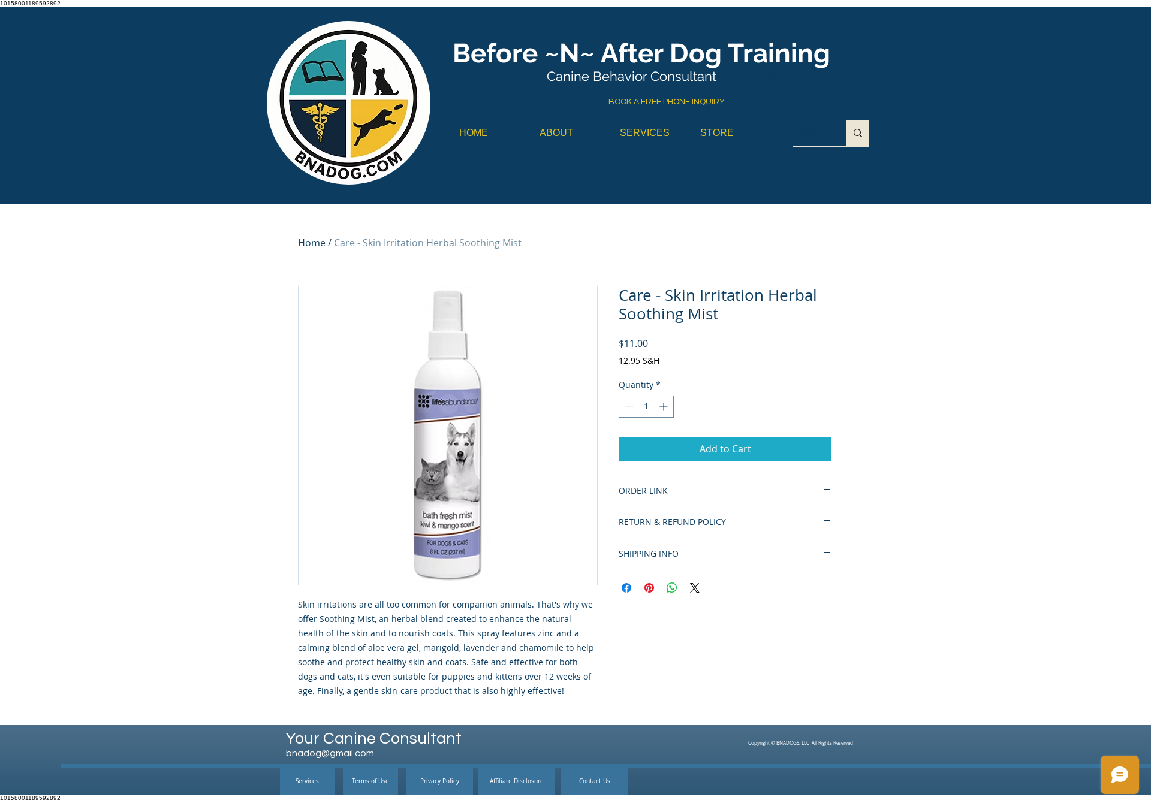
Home (312, 242)
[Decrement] (627, 406)
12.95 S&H (639, 360)
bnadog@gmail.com (330, 753)
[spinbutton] (646, 406)
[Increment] (664, 406)
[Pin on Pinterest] (649, 588)
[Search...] (857, 133)
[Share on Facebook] (626, 588)
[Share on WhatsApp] (672, 588)
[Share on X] (695, 588)
